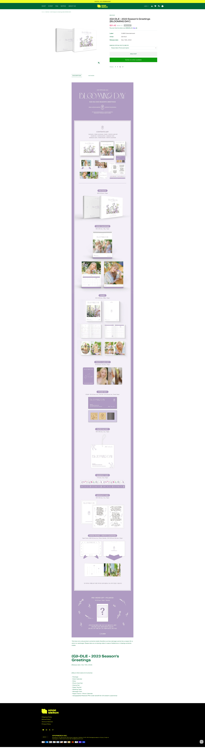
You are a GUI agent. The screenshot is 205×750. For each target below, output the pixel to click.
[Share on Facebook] (115, 66)
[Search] (159, 6)
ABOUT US (72, 6)
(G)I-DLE (112, 15)
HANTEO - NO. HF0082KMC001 (102, 1)
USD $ (145, 6)
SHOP (44, 6)
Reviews (91, 75)
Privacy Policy (46, 724)
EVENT (50, 6)
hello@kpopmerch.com (77, 738)
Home (43, 12)
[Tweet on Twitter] (120, 66)
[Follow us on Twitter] (49, 730)
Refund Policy (46, 719)
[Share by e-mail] (122, 66)
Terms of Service (47, 721)
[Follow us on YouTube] (43, 729)
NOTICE (63, 6)
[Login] (152, 6)
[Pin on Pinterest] (117, 66)
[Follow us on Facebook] (52, 730)
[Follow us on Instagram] (46, 729)
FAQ (56, 6)
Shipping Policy (47, 717)
